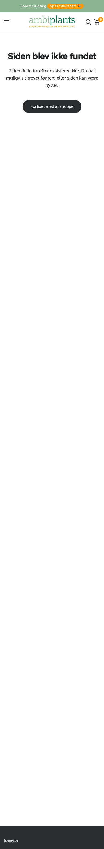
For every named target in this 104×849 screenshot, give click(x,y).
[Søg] (88, 21)
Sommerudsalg (50, 6)
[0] (96, 21)
